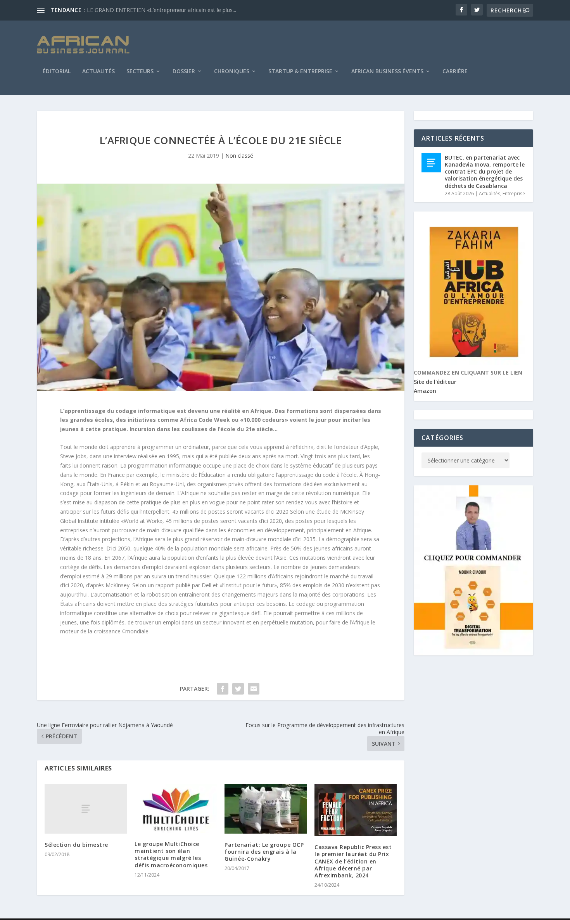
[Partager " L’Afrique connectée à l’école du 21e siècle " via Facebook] (222, 688)
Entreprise (514, 193)
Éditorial (57, 72)
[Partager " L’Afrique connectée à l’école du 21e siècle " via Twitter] (238, 688)
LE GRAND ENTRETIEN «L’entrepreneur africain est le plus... (161, 10)
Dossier (184, 72)
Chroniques (231, 72)
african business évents (387, 72)
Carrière (455, 72)
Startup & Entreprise (300, 72)
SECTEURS (140, 72)
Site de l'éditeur (435, 381)
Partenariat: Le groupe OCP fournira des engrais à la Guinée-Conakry (264, 851)
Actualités (98, 72)
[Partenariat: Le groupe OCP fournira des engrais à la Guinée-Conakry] (266, 808)
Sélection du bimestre (76, 844)
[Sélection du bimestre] (86, 808)
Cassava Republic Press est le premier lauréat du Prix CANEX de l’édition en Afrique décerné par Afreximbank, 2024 (353, 861)
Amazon (425, 390)
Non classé (239, 155)
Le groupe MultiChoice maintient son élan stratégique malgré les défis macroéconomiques (171, 854)
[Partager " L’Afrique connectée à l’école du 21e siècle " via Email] (253, 688)
